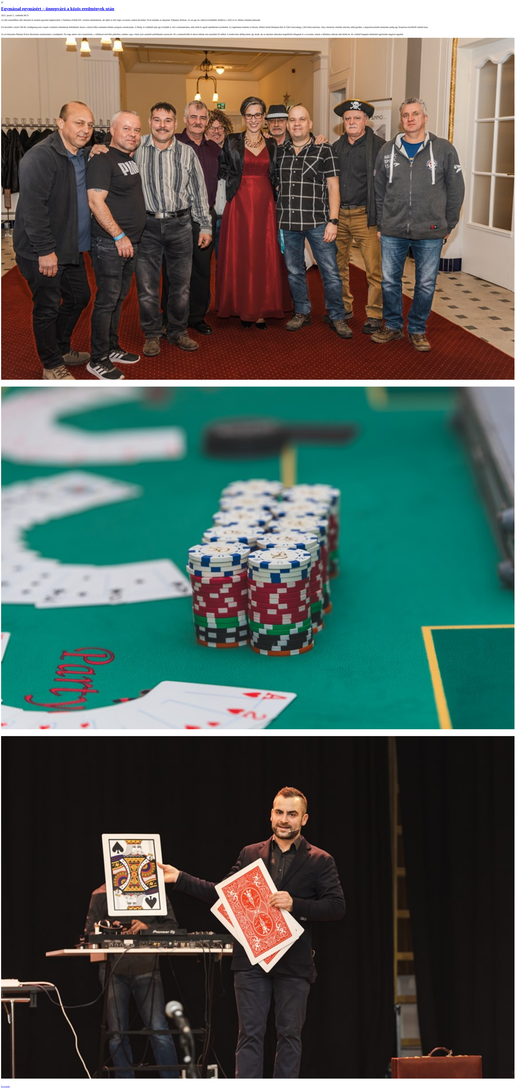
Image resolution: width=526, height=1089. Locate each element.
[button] (2, 2)
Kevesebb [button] (5, 1086)
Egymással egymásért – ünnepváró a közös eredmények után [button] (57, 8)
